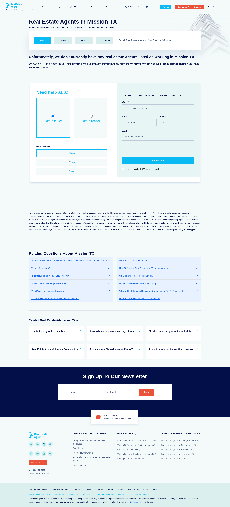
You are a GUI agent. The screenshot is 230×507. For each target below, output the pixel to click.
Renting (84, 40)
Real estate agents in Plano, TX (175, 459)
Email (124, 131)
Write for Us (213, 7)
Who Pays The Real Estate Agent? (47, 291)
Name (124, 116)
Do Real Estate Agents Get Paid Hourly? (138, 283)
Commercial (105, 40)
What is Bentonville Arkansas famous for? (136, 454)
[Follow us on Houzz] (44, 453)
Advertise (121, 495)
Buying (42, 40)
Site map (110, 489)
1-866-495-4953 (135, 7)
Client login (86, 495)
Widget (154, 489)
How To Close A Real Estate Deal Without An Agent (143, 268)
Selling (63, 40)
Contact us (99, 489)
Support (152, 7)
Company (102, 7)
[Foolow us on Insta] (50, 444)
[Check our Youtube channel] (37, 453)
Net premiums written (83, 453)
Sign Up (120, 489)
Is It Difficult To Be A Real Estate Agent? (50, 276)
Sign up (165, 7)
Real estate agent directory (38, 489)
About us (77, 489)
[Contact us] (50, 453)
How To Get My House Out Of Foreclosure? (139, 298)
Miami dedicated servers (138, 495)
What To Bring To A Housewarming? (136, 276)
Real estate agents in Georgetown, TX (178, 445)
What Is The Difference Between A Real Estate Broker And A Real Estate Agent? (69, 261)
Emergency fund (80, 465)
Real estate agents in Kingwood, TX (177, 454)
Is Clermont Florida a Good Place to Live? (136, 440)
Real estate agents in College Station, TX (180, 440)
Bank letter (78, 448)
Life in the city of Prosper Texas (49, 331)
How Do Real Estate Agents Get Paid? (49, 283)
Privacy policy (59, 495)
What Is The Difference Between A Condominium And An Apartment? (151, 291)
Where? (125, 102)
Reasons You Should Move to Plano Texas (114, 349)
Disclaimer (134, 502)
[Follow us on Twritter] (44, 444)
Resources (86, 7)
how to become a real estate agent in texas (114, 331)
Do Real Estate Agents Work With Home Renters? (55, 298)
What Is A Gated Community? (133, 261)
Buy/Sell (71, 7)
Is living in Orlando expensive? (131, 459)
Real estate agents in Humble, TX (176, 449)
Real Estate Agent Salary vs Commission (54, 349)
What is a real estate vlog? (129, 449)
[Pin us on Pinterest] (31, 453)
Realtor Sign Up (37, 462)
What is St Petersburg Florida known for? (136, 445)
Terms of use (73, 495)
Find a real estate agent (52, 7)
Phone (163, 116)
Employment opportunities (104, 495)
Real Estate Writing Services (189, 7)
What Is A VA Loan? (40, 268)
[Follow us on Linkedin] (37, 444)
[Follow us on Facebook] (31, 444)
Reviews (87, 489)
